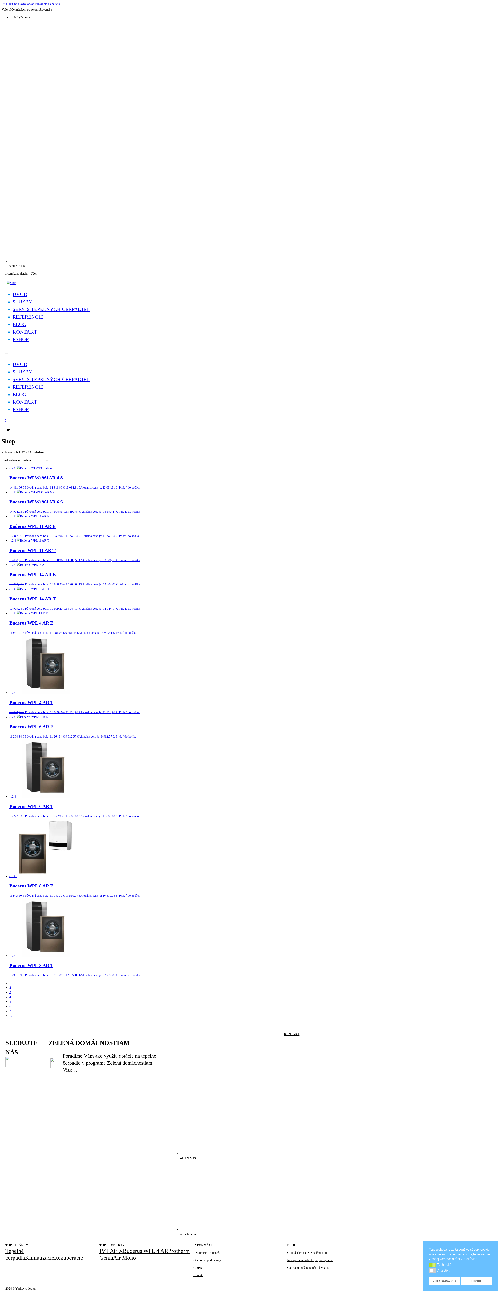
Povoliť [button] (476, 1280)
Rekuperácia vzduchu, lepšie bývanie (310, 1260)
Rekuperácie (68, 1258)
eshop (21, 339)
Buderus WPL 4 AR (145, 1251)
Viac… (70, 1070)
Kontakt (291, 1034)
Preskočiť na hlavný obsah (18, 3)
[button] (432, 1265)
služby (22, 302)
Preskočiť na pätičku (48, 3)
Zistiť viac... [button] (471, 1259)
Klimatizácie (39, 1258)
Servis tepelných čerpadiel (51, 309)
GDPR (197, 1267)
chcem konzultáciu (16, 273)
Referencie (28, 317)
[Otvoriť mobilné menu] (6, 353)
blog (19, 324)
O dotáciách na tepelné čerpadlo (307, 1252)
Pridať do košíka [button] (129, 487)
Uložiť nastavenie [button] (444, 1280)
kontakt (25, 332)
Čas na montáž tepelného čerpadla (308, 1267)
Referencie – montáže (206, 1252)
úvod (20, 294)
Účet (33, 273)
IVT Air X (111, 1251)
